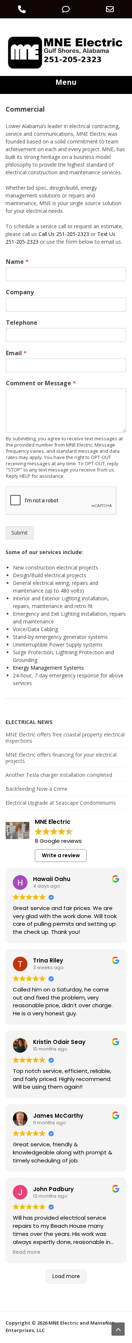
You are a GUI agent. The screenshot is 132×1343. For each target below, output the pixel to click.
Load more (66, 1276)
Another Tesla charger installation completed (59, 774)
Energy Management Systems (48, 667)
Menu (66, 82)
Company (20, 292)
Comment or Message (41, 383)
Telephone (21, 323)
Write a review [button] (61, 855)
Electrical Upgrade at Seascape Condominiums (61, 802)
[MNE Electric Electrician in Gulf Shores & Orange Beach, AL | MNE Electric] (66, 68)
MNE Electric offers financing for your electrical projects (61, 757)
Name (17, 262)
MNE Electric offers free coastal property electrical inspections (65, 737)
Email (16, 353)
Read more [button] (26, 1252)
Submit (19, 532)
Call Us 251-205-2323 (63, 233)
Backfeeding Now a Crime (36, 788)
